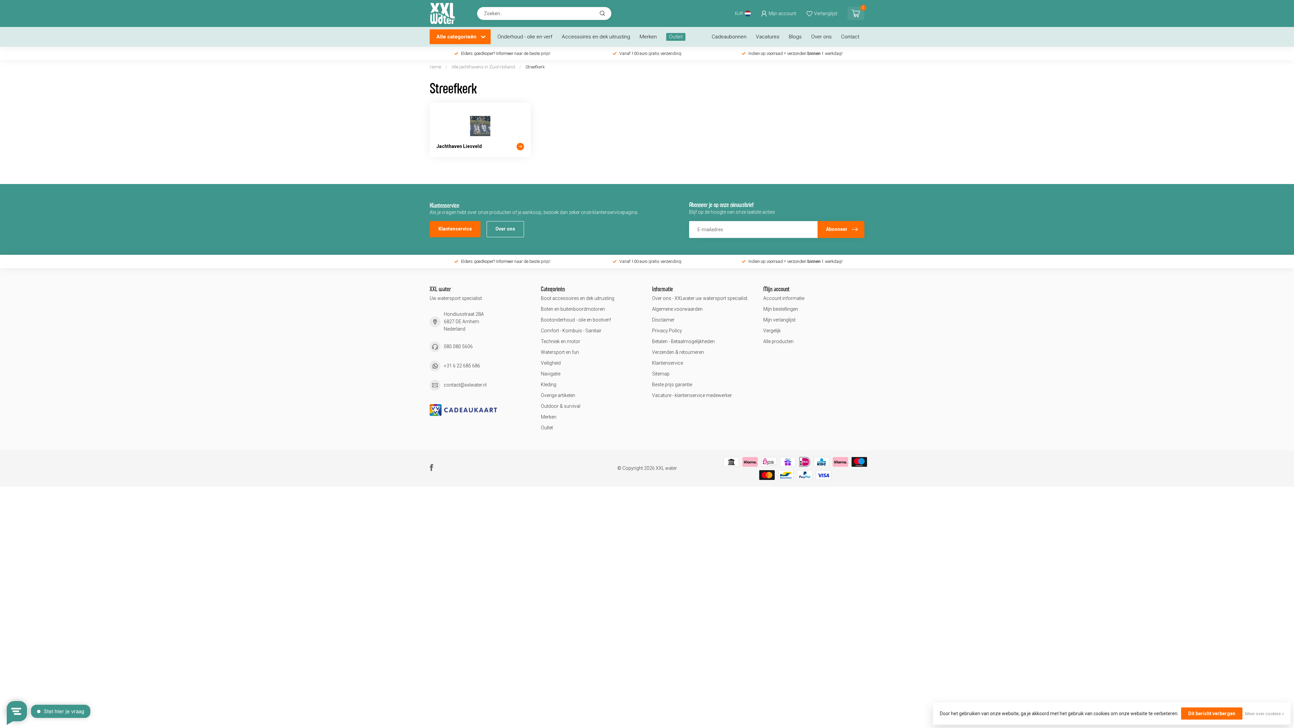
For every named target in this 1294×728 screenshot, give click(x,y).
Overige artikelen (558, 395)
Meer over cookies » (1264, 713)
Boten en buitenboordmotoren (573, 309)
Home (435, 66)
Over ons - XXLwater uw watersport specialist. (700, 298)
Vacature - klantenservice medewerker (692, 395)
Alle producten (778, 341)
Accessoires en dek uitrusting (596, 37)
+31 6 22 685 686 (462, 365)
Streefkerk (535, 66)
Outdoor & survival (560, 406)
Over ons (821, 37)
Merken (648, 37)
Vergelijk (772, 330)
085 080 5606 (458, 346)
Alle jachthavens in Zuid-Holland (483, 66)
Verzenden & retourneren (678, 352)
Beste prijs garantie (672, 384)
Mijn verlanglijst (779, 320)
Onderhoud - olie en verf (524, 37)
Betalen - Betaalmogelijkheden (683, 341)
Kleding (548, 384)
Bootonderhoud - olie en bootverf (576, 320)
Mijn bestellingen (780, 309)
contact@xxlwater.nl (465, 385)
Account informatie (783, 298)
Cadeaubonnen (729, 37)
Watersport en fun (560, 352)
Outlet (676, 37)
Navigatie (550, 373)
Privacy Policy (667, 330)
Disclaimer (663, 320)
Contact (850, 37)
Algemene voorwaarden (677, 309)
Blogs (795, 37)
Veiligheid (551, 363)
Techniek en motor (560, 341)
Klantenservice (455, 229)
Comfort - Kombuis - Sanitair (571, 330)
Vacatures (767, 37)
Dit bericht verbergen (1211, 713)
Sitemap (661, 373)
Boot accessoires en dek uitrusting (577, 298)
